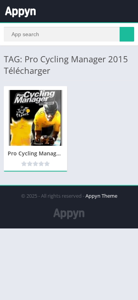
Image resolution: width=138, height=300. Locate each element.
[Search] (127, 34)
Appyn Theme (101, 195)
